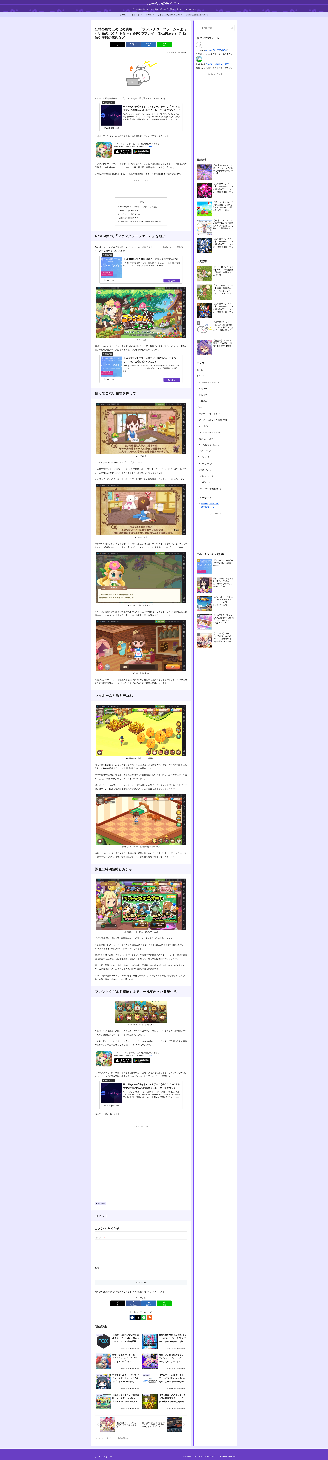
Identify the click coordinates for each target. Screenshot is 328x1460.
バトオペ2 (203, 426)
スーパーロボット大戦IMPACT (213, 419)
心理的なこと (205, 401)
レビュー (203, 388)
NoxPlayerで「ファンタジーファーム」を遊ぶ (138, 206)
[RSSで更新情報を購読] (149, 1317)
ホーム (200, 369)
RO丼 (224, 50)
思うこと (201, 376)
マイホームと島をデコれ (130, 214)
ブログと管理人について (208, 457)
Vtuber (208, 50)
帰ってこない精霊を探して (131, 210)
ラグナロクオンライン (209, 413)
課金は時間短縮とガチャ (130, 217)
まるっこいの (205, 451)
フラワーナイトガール (209, 432)
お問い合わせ (205, 469)
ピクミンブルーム (207, 438)
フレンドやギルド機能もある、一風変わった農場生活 (141, 221)
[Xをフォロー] (138, 1317)
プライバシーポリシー (209, 476)
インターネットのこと (209, 382)
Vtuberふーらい (206, 463)
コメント (100, 1237)
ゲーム (200, 407)
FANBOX (216, 50)
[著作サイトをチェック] (132, 1317)
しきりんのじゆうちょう (208, 444)
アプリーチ (148, 146)
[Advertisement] (141, 187)
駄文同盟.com (207, 506)
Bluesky (218, 63)
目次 (137, 201)
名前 (97, 1267)
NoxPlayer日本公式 (210, 503)
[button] (232, 27)
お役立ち (203, 394)
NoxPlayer (101, 1204)
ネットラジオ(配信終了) (210, 488)
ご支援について (206, 482)
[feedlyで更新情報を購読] (143, 1317)
